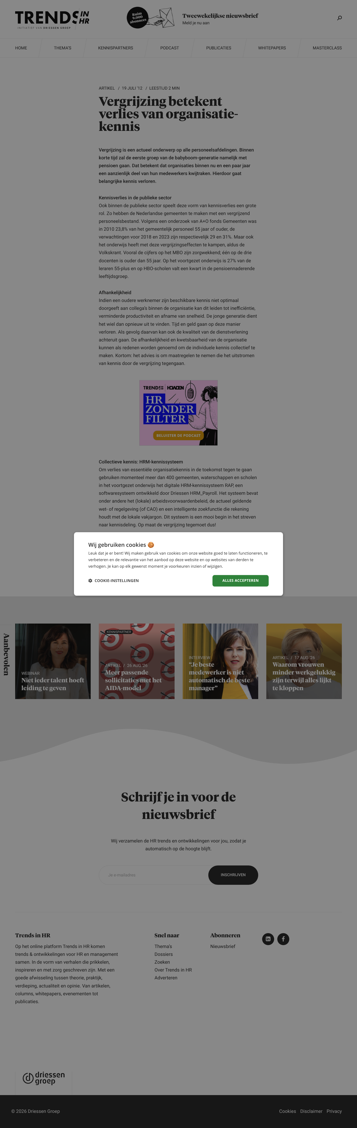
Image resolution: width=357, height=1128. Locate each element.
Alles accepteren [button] (240, 580)
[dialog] (178, 564)
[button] (113, 580)
